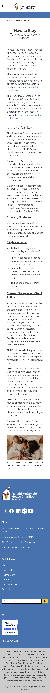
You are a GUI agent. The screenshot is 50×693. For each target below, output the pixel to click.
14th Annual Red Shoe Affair (16, 547)
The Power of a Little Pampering (19, 542)
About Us (7, 565)
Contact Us (7, 589)
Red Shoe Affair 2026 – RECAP (17, 537)
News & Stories (10, 584)
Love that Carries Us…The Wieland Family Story (23, 530)
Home (10, 20)
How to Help (8, 570)
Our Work (7, 579)
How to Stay (8, 575)
